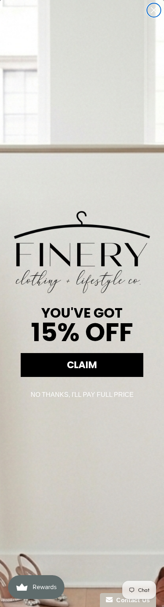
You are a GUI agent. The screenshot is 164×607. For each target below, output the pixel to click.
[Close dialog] (154, 10)
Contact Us (131, 600)
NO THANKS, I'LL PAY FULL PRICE (82, 394)
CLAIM (82, 364)
